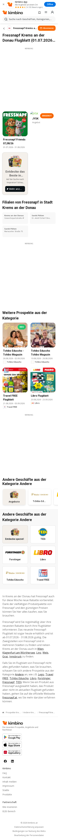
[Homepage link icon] (3, 712)
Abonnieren (48, 28)
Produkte (7, 794)
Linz (38, 652)
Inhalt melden (9, 781)
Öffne (50, 4)
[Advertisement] (29, 78)
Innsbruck (15, 656)
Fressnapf (8, 682)
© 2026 (29, 822)
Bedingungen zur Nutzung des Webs (29, 831)
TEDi (19, 682)
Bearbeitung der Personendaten (29, 835)
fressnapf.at (9, 697)
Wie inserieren (9, 806)
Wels (45, 652)
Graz (5, 656)
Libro (33, 678)
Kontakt (6, 777)
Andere (19, 674)
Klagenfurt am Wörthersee (18, 652)
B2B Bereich (8, 811)
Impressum (8, 785)
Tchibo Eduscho (19, 678)
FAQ (4, 773)
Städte (5, 790)
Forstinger (44, 678)
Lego (41, 674)
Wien (40, 649)
